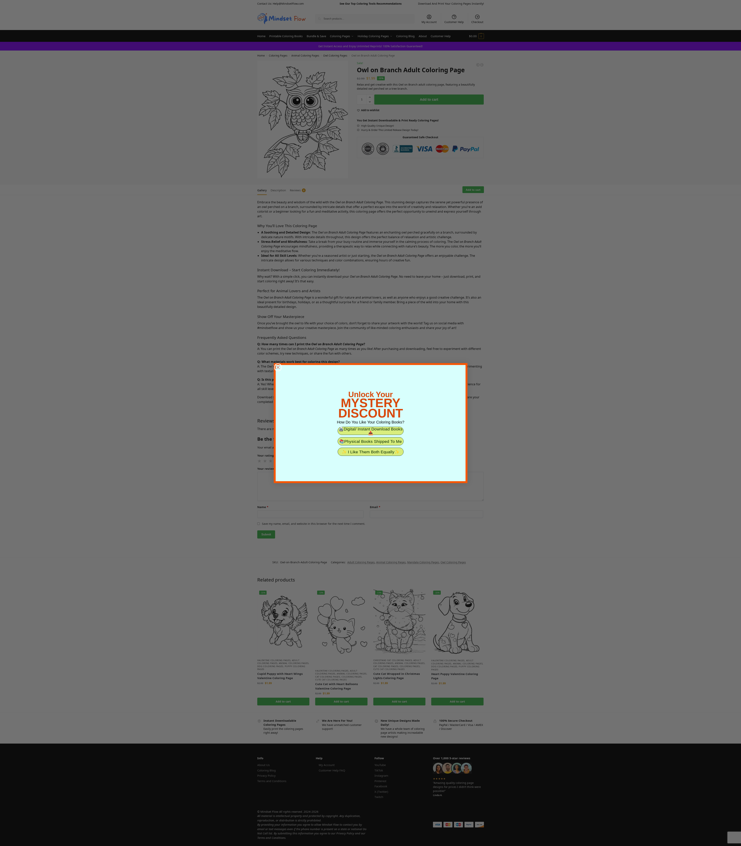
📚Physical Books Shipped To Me (370, 441)
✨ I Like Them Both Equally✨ (370, 452)
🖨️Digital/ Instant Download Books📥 (371, 431)
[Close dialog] (278, 367)
